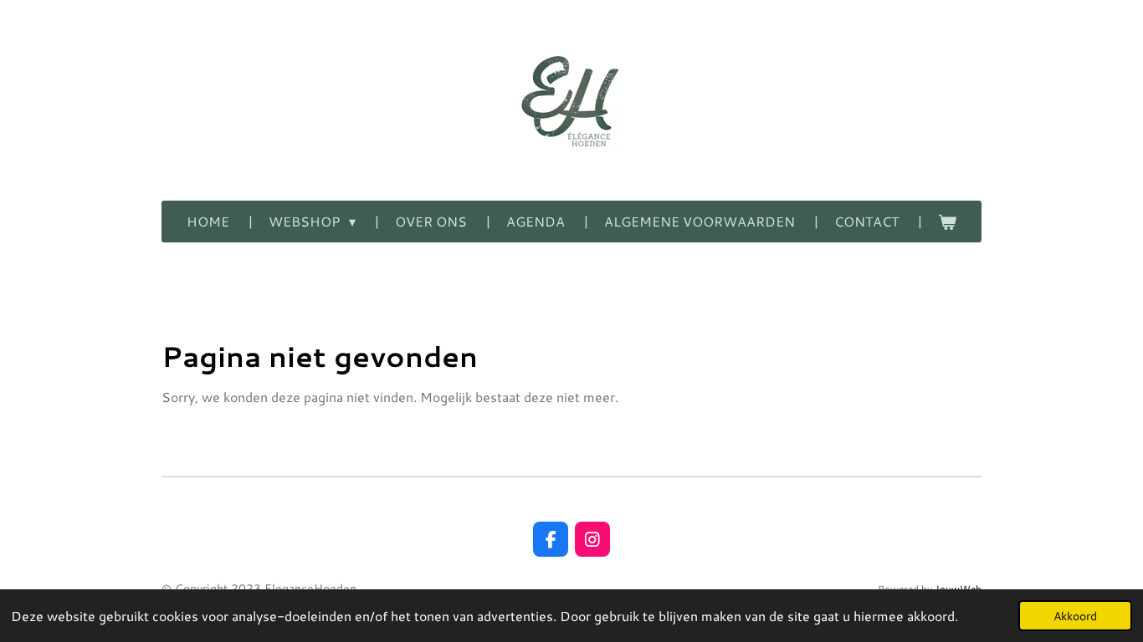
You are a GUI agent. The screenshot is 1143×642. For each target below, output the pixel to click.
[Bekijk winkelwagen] (947, 221)
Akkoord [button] (1075, 615)
